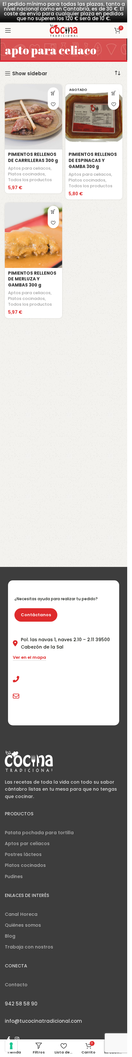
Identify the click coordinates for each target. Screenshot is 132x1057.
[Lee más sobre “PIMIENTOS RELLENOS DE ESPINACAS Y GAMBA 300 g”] (113, 93)
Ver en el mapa (29, 657)
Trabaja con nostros (29, 947)
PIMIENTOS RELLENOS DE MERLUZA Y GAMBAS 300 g (32, 279)
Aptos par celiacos (27, 843)
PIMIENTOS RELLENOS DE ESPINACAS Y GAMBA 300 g (93, 160)
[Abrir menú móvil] (8, 30)
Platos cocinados (26, 174)
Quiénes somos (23, 925)
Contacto (16, 984)
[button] (53, 93)
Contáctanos (36, 615)
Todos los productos (30, 179)
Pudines (14, 876)
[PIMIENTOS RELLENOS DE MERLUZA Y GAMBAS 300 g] (33, 235)
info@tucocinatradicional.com (58, 696)
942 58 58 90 (37, 679)
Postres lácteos (23, 854)
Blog (10, 936)
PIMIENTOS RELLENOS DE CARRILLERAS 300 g (33, 157)
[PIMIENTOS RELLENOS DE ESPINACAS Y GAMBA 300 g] (94, 116)
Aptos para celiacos (29, 168)
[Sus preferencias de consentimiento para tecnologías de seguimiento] (11, 1046)
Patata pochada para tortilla (39, 832)
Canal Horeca (21, 914)
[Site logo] (64, 30)
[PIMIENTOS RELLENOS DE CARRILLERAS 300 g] (33, 116)
